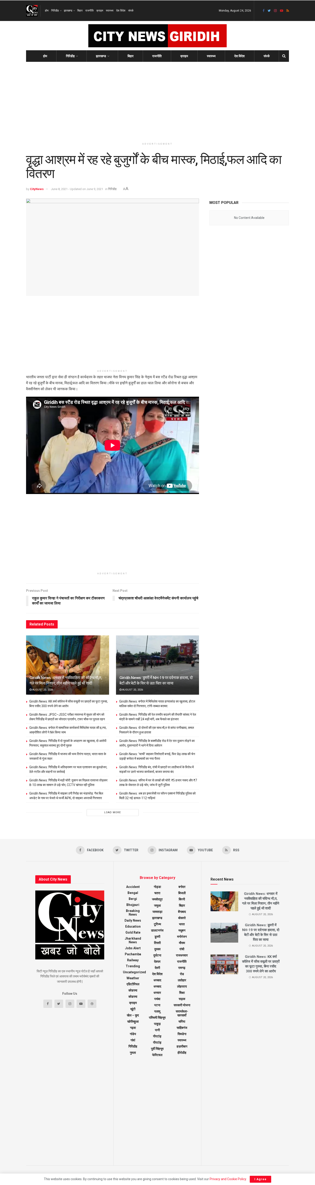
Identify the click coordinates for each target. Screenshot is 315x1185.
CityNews (37, 189)
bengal (133, 893)
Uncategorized (134, 972)
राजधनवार (182, 955)
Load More (112, 812)
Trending (133, 966)
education (133, 926)
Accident (133, 887)
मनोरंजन (182, 936)
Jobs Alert (133, 948)
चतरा (157, 893)
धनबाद (157, 980)
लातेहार (182, 980)
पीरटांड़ (157, 1036)
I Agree (260, 1179)
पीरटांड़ (157, 1042)
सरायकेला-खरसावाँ (182, 1013)
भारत (182, 924)
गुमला (133, 1052)
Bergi (133, 899)
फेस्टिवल (157, 1055)
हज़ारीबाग (182, 1046)
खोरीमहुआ (133, 1021)
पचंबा (157, 999)
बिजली (182, 893)
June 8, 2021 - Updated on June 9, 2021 (77, 189)
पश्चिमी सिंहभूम (157, 1017)
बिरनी (182, 899)
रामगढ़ (181, 968)
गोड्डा (157, 887)
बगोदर (181, 887)
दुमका (157, 949)
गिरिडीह (55, 10)
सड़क (182, 999)
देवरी (157, 968)
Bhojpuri (132, 905)
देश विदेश (120, 10)
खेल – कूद (133, 1015)
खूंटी (132, 1009)
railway (133, 960)
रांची (181, 949)
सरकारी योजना (182, 1005)
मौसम (182, 943)
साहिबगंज (182, 1028)
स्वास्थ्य (109, 10)
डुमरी (157, 936)
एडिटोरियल (133, 984)
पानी (157, 1030)
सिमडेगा (182, 1034)
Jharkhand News (133, 940)
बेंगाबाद (182, 912)
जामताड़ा (157, 912)
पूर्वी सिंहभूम (157, 1049)
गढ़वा (133, 1028)
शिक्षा (182, 992)
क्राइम (99, 10)
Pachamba (133, 954)
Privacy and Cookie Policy (228, 1179)
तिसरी (157, 943)
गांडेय (133, 1034)
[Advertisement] (157, 101)
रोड (182, 974)
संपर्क (131, 10)
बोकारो (182, 918)
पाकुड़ (157, 1024)
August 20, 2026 (42, 689)
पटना (157, 1005)
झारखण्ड (68, 10)
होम (46, 10)
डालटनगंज (157, 930)
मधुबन (181, 930)
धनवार (157, 992)
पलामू (157, 1011)
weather (133, 978)
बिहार (80, 10)
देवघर (157, 961)
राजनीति (89, 10)
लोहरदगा (182, 986)
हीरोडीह (182, 1052)
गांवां (133, 1040)
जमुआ (157, 905)
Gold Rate (132, 932)
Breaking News (133, 912)
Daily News (133, 920)
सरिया (181, 1021)
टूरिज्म (157, 924)
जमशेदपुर (157, 899)
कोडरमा (132, 990)
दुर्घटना (157, 955)
